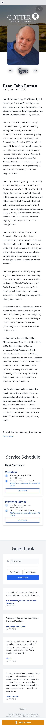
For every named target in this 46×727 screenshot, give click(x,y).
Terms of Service (29, 716)
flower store (8, 435)
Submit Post (23, 577)
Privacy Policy (16, 716)
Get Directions (22, 491)
